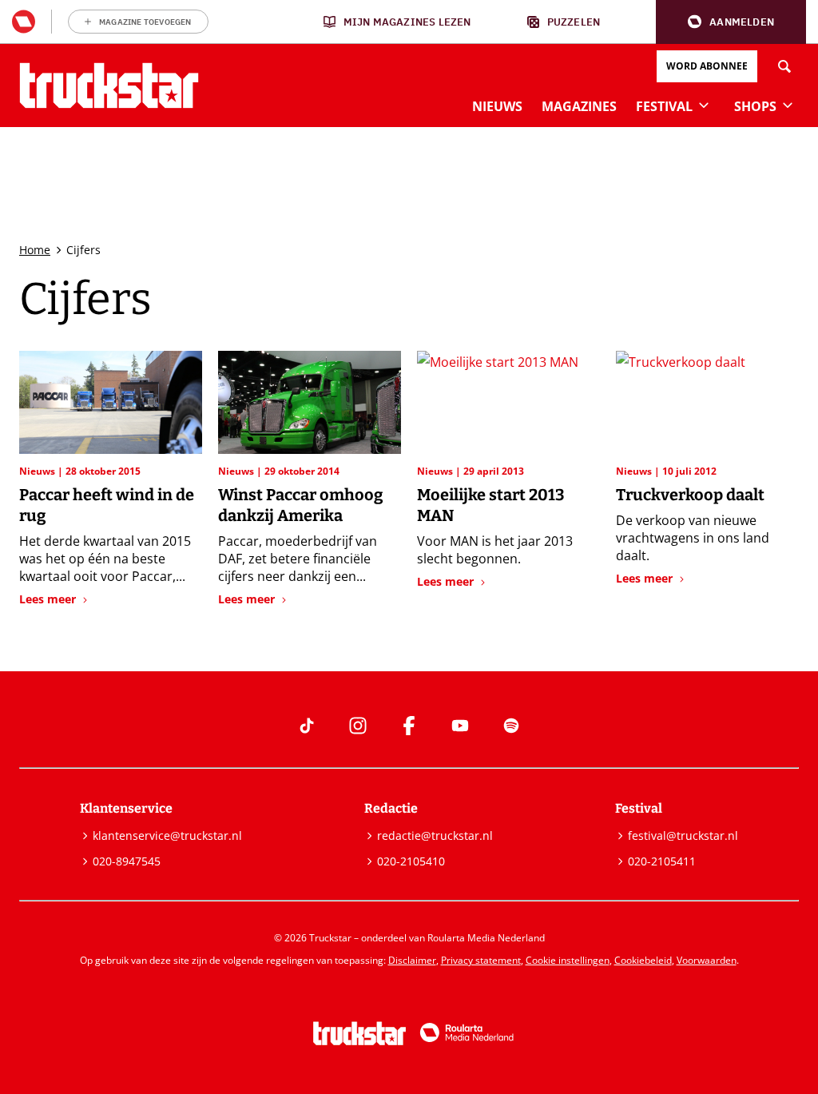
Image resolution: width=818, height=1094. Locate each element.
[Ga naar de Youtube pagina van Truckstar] (460, 726)
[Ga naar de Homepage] (109, 85)
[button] (731, 22)
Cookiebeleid (643, 960)
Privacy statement (481, 960)
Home (34, 249)
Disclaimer (412, 960)
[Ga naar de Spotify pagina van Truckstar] (511, 726)
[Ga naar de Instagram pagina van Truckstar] (358, 726)
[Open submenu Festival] (704, 104)
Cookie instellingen (568, 960)
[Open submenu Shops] (787, 104)
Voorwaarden (707, 960)
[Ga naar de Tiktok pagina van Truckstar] (307, 726)
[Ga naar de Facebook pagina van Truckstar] (409, 726)
